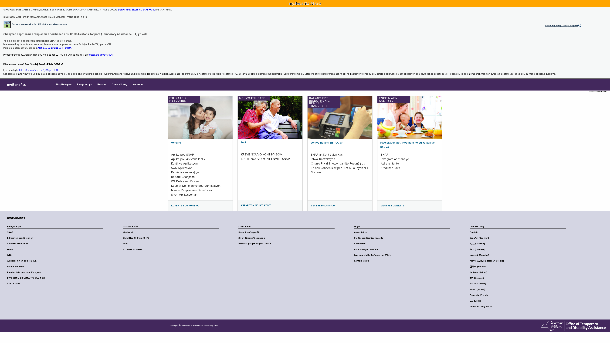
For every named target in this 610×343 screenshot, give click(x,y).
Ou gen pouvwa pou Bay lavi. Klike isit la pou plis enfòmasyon (40, 24)
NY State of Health (133, 249)
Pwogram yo (84, 84)
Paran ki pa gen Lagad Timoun (254, 244)
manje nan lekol (15, 267)
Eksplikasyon (63, 84)
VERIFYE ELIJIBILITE (392, 205)
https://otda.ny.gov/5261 (101, 55)
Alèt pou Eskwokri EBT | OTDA (54, 48)
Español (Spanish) (479, 238)
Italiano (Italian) (478, 272)
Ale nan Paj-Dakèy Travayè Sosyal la (561, 25)
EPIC (125, 244)
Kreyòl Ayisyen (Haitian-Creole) (487, 261)
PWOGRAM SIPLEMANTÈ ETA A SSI (26, 278)
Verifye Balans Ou (323, 205)
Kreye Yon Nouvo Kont (256, 205)
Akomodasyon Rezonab (366, 249)
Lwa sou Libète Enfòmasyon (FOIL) (372, 255)
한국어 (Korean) (478, 267)
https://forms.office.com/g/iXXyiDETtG (38, 70)
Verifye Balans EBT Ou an (326, 142)
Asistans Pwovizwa (17, 244)
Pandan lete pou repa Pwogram (24, 272)
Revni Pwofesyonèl (248, 232)
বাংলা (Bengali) (477, 278)
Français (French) (479, 295)
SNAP (10, 232)
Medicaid (128, 232)
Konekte (138, 84)
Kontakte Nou (361, 261)
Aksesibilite (360, 232)
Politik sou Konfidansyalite (368, 238)
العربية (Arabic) (477, 244)
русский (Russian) (479, 255)
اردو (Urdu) (475, 301)
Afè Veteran (13, 284)
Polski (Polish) (477, 289)
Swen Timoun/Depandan (251, 238)
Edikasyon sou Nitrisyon (20, 238)
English (474, 232)
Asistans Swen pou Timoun (22, 261)
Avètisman (360, 244)
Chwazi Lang (119, 84)
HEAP (10, 249)
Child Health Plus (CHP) (136, 238)
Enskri (244, 142)
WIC (9, 255)
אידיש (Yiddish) (478, 284)
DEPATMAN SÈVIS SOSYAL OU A (136, 9)
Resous (101, 84)
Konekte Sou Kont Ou (185, 205)
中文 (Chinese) (477, 249)
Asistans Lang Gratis (481, 307)
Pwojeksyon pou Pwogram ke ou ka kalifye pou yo (407, 144)
